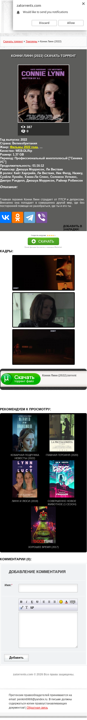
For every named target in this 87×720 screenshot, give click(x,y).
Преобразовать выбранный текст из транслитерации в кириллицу (26, 608)
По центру (49, 602)
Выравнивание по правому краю (54, 602)
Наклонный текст (26, 602)
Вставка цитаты (21, 608)
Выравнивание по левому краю (44, 602)
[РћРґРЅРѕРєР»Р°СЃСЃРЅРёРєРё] (17, 217)
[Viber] (41, 217)
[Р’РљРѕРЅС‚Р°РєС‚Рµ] (5, 217)
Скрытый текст (72, 602)
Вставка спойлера (32, 608)
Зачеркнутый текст (37, 602)
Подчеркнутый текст (32, 602)
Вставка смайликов (61, 602)
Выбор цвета (66, 602)
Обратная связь (37, 707)
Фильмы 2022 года (24, 147)
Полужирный (21, 602)
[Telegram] (29, 217)
